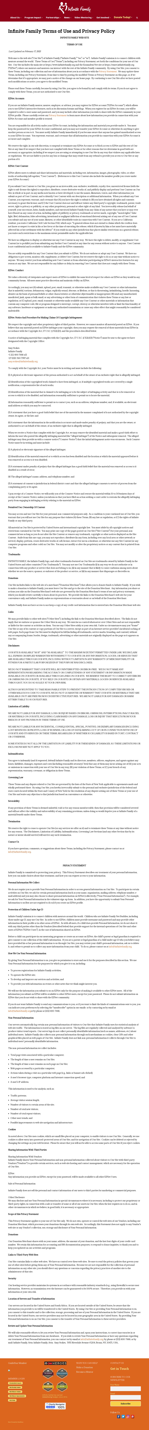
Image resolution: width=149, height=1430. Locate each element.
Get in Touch (119, 1369)
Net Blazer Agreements (17, 1396)
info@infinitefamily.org (19, 852)
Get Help (12, 1400)
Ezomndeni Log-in (15, 1383)
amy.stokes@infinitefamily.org (23, 361)
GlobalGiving (47, 1397)
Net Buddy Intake (15, 1387)
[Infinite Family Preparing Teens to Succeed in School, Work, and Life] (74, 8)
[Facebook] (118, 1416)
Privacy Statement (108, 71)
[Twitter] (123, 1416)
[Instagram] (128, 1416)
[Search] (137, 18)
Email (112, 1393)
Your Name (114, 1385)
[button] (20, 17)
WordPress (20, 1422)
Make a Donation (84, 1367)
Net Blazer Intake (15, 1391)
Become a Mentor (84, 1372)
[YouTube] (132, 1416)
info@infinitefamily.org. (120, 946)
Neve (9, 1422)
